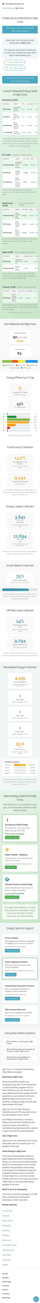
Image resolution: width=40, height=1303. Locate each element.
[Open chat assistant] (36, 1299)
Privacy (5, 1285)
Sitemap (6, 1297)
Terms (5, 1289)
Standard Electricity (14, 62)
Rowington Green (9, 1245)
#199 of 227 (31, 779)
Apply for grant (12, 837)
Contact (6, 1293)
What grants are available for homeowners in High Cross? (18, 1058)
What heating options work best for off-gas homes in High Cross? (20, 1050)
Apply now (11, 975)
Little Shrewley (8, 1250)
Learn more (10, 867)
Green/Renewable (14, 68)
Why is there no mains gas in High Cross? (19, 1042)
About (5, 1273)
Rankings (6, 1281)
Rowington (6, 1226)
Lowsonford (7, 1211)
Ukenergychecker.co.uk (14, 4)
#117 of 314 (17, 779)
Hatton (5, 1265)
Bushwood (6, 1240)
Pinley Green (7, 1221)
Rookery (5, 1235)
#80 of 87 (10, 782)
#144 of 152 (25, 782)
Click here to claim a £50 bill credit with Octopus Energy (20, 29)
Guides (5, 1277)
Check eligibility (12, 951)
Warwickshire (7, 8)
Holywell (5, 1216)
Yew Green (6, 1255)
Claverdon (6, 1260)
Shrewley (6, 1230)
